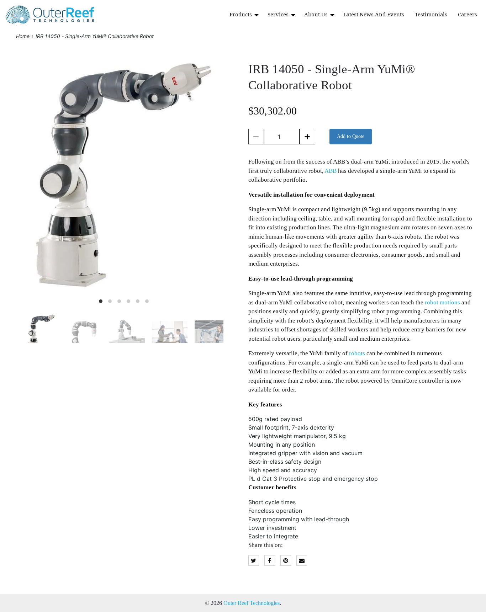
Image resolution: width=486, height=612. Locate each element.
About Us (316, 14)
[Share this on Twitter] (253, 561)
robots (357, 353)
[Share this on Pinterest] (285, 561)
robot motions (442, 302)
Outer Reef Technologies (251, 603)
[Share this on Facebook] (269, 561)
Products (241, 14)
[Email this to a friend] (302, 561)
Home (23, 36)
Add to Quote (350, 136)
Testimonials (431, 14)
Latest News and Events (373, 14)
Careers (467, 14)
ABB (330, 170)
